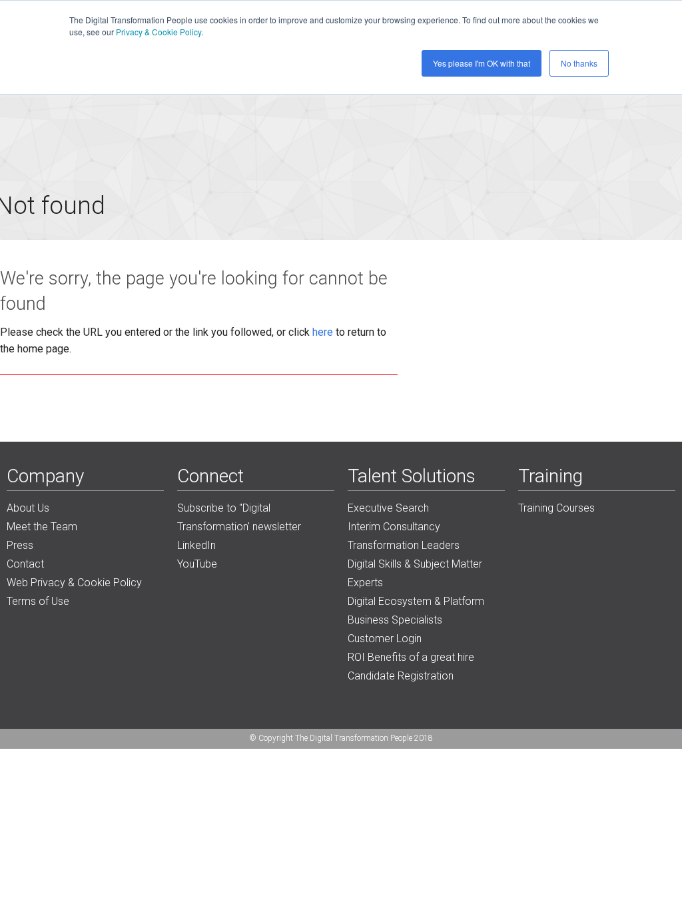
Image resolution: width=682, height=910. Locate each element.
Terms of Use (38, 601)
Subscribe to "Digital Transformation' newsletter (239, 517)
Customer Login (385, 638)
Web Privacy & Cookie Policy (74, 582)
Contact (25, 564)
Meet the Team (42, 526)
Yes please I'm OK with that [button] (481, 63)
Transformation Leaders (404, 545)
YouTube (197, 564)
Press (20, 545)
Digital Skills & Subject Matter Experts (415, 573)
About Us (28, 508)
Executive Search (388, 508)
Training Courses (556, 508)
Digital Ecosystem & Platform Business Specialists (416, 610)
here (322, 332)
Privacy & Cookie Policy (158, 31)
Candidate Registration (401, 676)
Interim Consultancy (394, 526)
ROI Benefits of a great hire (411, 657)
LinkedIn (196, 545)
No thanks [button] (579, 63)
